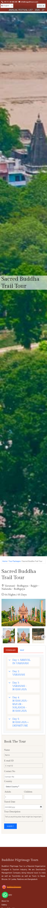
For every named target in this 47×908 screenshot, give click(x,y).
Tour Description (12, 811)
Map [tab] (22, 650)
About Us (5, 901)
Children (28, 791)
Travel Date (9, 801)
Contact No (9, 771)
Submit (10, 826)
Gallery (4, 905)
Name (7, 750)
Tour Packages (15, 561)
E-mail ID (9, 760)
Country (8, 781)
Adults (8, 791)
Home (4, 561)
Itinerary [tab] (11, 650)
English (6, 6)
